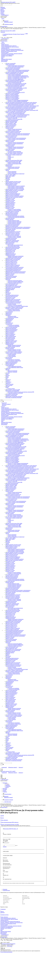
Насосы (2, 929)
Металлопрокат (3, 932)
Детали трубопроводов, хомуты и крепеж (9, 919)
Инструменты (3, 933)
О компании (3, 909)
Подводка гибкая (4, 924)
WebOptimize (9, 945)
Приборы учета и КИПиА (5, 928)
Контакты (2, 912)
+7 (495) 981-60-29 (4, 15)
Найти (2, 948)
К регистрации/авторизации (6, 951)
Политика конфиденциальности (8, 943)
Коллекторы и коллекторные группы (8, 923)
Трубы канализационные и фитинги (8, 918)
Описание (5, 889)
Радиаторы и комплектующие (6, 927)
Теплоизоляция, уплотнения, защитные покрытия (10, 925)
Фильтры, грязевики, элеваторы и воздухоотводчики (11, 922)
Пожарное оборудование (5, 931)
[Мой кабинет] (1, 766)
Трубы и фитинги (4, 916)
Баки (1, 930)
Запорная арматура (4, 920)
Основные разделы (4, 914)
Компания (7, 785)
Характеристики (6, 890)
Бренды (2, 911)
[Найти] (1, 6)
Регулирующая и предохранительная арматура (10, 921)
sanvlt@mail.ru (4, 26)
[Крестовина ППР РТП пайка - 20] (10, 828)
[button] (4, 846)
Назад (8, 783)
